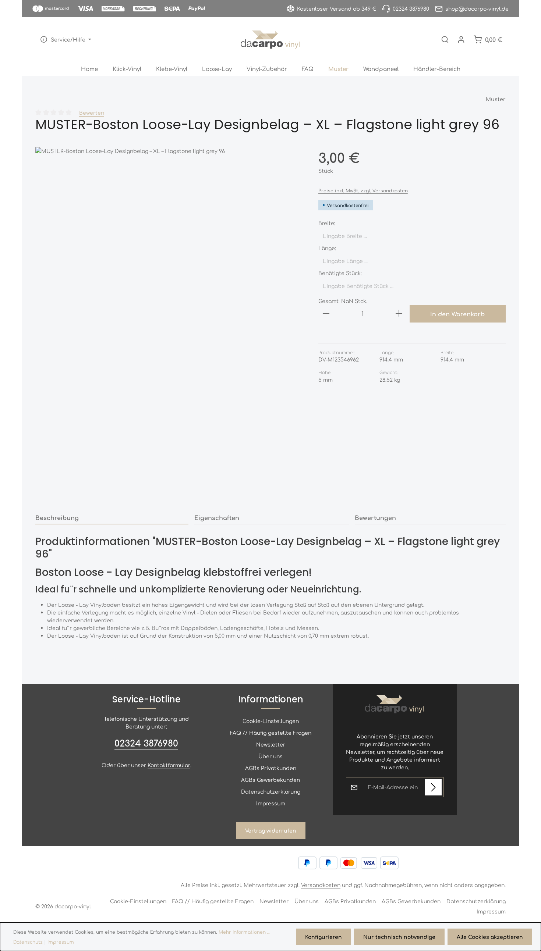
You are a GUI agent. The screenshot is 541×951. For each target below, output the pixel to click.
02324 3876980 (146, 743)
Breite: (326, 223)
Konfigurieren (323, 936)
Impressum (270, 803)
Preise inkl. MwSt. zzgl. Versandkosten (363, 190)
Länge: (327, 248)
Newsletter (270, 744)
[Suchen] (445, 39)
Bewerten (91, 112)
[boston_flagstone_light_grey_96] (169, 325)
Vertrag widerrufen (270, 830)
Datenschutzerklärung (270, 791)
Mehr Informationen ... (244, 932)
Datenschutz (28, 942)
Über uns (270, 756)
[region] (169, 325)
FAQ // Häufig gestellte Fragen (270, 732)
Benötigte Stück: (340, 273)
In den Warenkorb (457, 314)
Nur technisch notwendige (399, 936)
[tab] (111, 517)
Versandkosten (320, 884)
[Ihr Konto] (461, 39)
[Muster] (338, 68)
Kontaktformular (169, 765)
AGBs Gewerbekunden (270, 779)
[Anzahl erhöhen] (399, 313)
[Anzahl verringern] (326, 313)
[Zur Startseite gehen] (270, 39)
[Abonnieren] (433, 787)
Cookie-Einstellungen (271, 720)
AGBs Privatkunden (270, 768)
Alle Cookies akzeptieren (490, 936)
